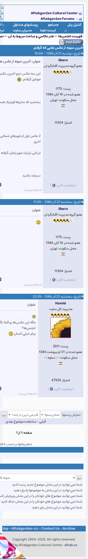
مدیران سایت (22, 30)
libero (63, 60)
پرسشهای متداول (25, 25)
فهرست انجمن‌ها (70, 36)
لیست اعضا (48, 30)
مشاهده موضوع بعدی (21, 421)
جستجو (53, 25)
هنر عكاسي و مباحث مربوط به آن (31, 36)
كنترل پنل (74, 25)
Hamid (60, 303)
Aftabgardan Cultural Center (55, 13)
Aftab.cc (71, 545)
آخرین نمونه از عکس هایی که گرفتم (58, 48)
